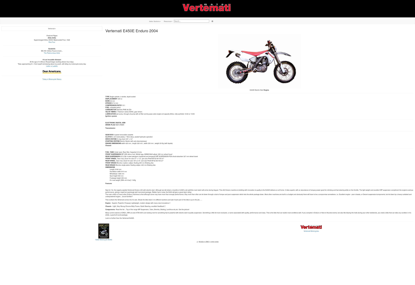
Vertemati (51, 28)
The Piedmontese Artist (52, 53)
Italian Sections (154, 21)
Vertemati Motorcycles (311, 231)
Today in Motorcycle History (51, 79)
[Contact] (212, 21)
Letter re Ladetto (52, 66)
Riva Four (52, 42)
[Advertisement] (207, 258)
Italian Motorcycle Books (103, 240)
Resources (167, 21)
